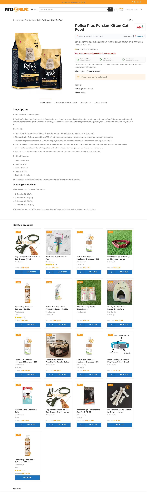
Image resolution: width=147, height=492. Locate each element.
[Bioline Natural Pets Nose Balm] (27, 395)
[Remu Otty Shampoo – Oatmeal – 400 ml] (27, 445)
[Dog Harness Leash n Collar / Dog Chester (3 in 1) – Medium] (27, 242)
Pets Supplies (30, 20)
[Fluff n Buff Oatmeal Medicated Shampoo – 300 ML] (89, 242)
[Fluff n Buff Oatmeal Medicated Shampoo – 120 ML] (89, 345)
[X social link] (134, 2)
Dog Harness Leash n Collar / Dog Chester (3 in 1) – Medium (27, 259)
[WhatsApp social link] (140, 2)
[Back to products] (130, 20)
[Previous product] (127, 20)
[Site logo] (17, 9)
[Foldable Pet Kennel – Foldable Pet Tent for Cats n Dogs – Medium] (58, 345)
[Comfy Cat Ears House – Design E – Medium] (119, 292)
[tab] (45, 102)
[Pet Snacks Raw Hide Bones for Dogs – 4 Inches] (119, 395)
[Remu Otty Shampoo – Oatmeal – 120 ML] (27, 292)
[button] (27, 272)
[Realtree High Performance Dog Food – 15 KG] (89, 395)
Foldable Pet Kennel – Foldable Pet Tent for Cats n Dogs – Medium (57, 362)
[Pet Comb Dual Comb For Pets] (58, 242)
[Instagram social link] (137, 2)
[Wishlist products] (141, 9)
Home (15, 20)
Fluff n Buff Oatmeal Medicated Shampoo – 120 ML (87, 362)
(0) (25, 317)
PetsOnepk (111, 315)
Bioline (17, 417)
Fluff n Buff (80, 264)
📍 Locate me (139, 36)
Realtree (79, 417)
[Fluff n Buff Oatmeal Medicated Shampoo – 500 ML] (27, 345)
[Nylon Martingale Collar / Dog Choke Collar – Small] (119, 345)
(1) (56, 264)
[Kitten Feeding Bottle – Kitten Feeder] (89, 292)
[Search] (110, 9)
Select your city (128, 36)
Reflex (83, 92)
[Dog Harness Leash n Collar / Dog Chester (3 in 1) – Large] (58, 395)
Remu (17, 315)
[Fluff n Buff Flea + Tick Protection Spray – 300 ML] (58, 292)
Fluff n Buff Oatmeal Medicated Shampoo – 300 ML (88, 259)
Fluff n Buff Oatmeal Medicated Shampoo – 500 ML (26, 362)
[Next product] (132, 20)
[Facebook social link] (132, 2)
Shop (21, 20)
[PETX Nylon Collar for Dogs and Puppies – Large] (119, 242)
